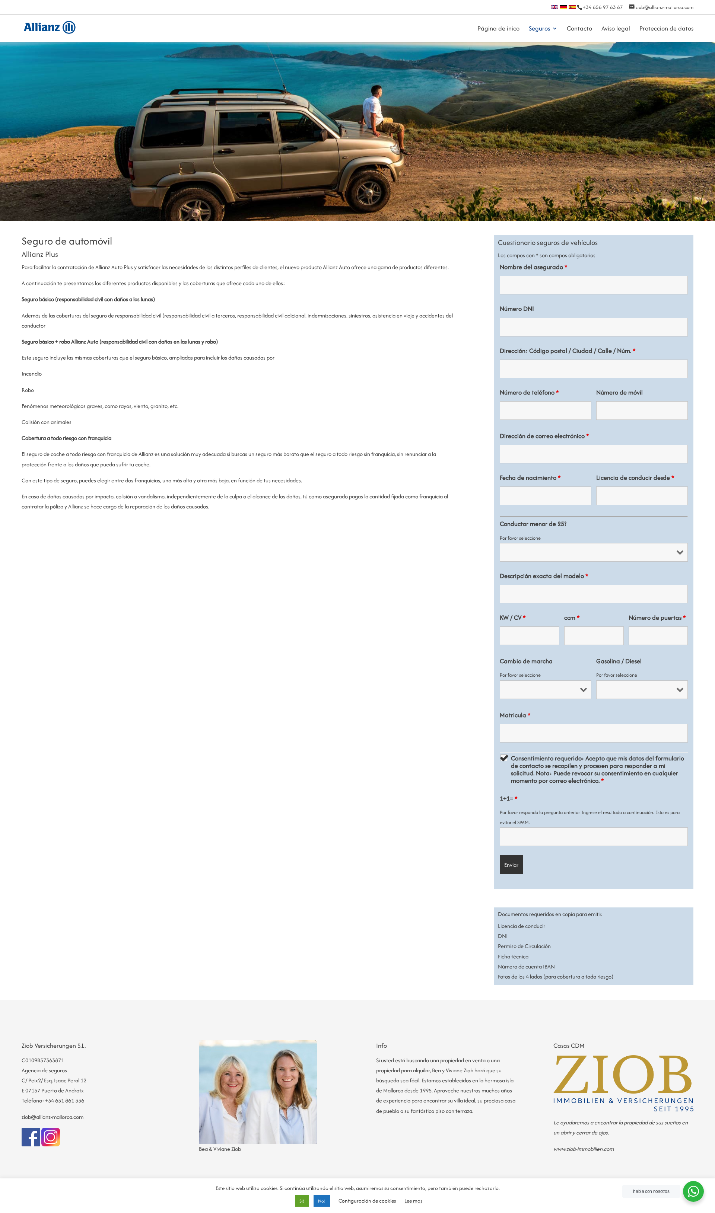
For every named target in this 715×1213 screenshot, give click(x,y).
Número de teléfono (529, 392)
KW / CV (513, 617)
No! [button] (321, 1201)
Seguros (539, 29)
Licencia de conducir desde (635, 477)
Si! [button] (301, 1201)
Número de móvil (619, 392)
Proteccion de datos (666, 29)
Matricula (515, 715)
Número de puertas (657, 617)
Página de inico (498, 29)
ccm (572, 617)
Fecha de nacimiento (530, 477)
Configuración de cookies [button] (367, 1200)
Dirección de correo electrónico (544, 435)
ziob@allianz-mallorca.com (52, 1117)
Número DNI (517, 308)
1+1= (509, 798)
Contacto (579, 29)
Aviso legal (615, 29)
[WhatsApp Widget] (693, 1191)
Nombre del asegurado (534, 266)
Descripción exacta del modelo (544, 575)
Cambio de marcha (526, 661)
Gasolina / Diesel (619, 661)
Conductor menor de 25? (533, 523)
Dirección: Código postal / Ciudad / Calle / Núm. (568, 350)
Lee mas (413, 1200)
